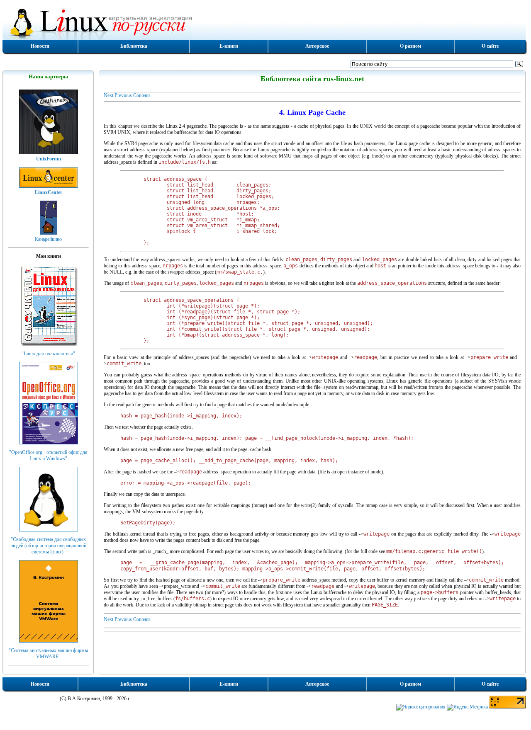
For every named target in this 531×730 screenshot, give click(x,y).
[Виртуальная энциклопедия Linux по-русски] (264, 22)
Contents (142, 95)
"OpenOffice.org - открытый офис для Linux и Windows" (48, 455)
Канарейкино (48, 239)
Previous (123, 95)
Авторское (317, 46)
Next (108, 95)
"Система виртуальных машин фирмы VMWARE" (48, 654)
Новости (40, 46)
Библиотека (133, 46)
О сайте (490, 46)
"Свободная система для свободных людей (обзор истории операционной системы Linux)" (48, 545)
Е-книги (228, 46)
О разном (410, 46)
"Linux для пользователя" (48, 354)
